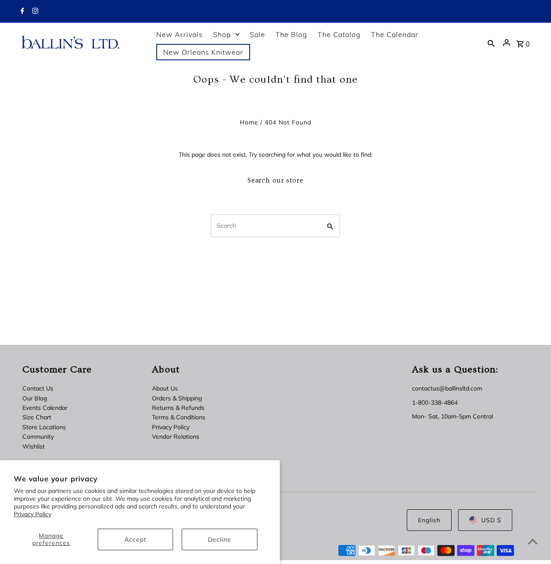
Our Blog (34, 398)
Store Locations (44, 427)
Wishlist (33, 446)
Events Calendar (45, 408)
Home (249, 122)
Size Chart (36, 417)
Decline (219, 539)
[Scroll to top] (532, 541)
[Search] (491, 43)
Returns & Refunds (178, 408)
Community (38, 436)
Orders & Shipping (177, 398)
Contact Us (37, 388)
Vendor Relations (175, 436)
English (429, 520)
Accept (135, 539)
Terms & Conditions (178, 417)
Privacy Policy (32, 514)
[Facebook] (21, 11)
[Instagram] (34, 11)
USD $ (491, 520)
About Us (165, 388)
